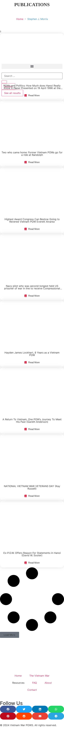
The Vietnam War (39, 675)
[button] (9, 635)
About (48, 682)
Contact (32, 689)
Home (19, 19)
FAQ (34, 682)
